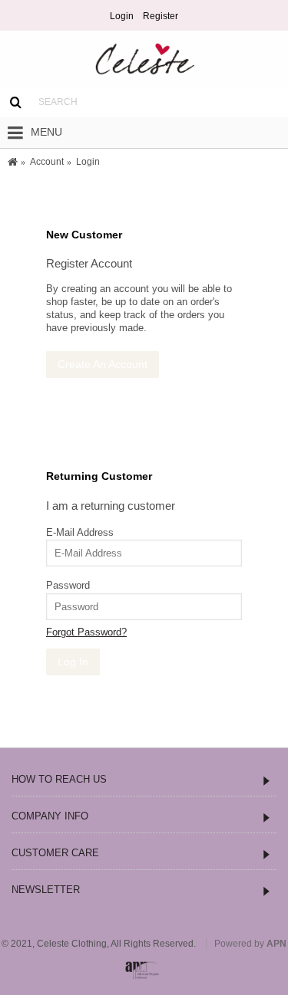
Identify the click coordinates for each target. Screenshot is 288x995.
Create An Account (102, 364)
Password (68, 585)
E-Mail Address (80, 532)
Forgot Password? (86, 632)
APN (276, 943)
